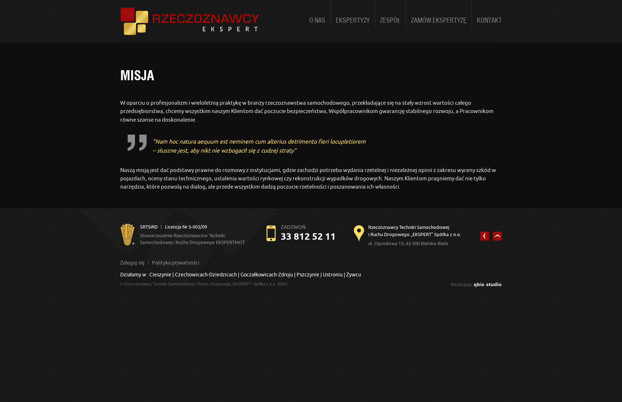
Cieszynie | (161, 274)
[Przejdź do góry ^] (497, 236)
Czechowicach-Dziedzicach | (207, 274)
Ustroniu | (334, 274)
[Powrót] (484, 236)
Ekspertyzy (353, 20)
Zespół (390, 20)
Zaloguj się (132, 263)
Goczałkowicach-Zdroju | (268, 274)
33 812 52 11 (308, 236)
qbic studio (488, 284)
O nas (317, 20)
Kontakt (489, 20)
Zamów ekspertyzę (438, 20)
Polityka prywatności (175, 263)
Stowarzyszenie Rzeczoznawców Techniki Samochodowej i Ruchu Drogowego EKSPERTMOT (192, 234)
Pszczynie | (309, 274)
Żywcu (353, 274)
